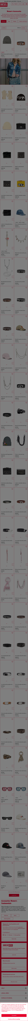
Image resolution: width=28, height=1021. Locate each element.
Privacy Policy (18, 1009)
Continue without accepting (14, 1019)
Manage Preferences (5, 1009)
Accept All (14, 1015)
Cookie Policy (4, 1011)
